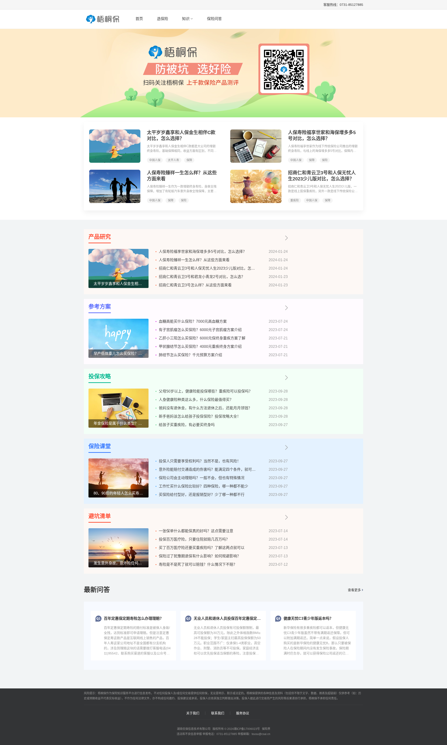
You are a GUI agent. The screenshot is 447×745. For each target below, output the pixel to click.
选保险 (162, 19)
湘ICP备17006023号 (247, 729)
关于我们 (192, 713)
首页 (139, 19)
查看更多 (354, 590)
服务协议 (242, 713)
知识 (186, 19)
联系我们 (217, 713)
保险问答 (214, 19)
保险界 (266, 729)
